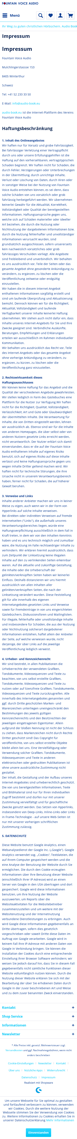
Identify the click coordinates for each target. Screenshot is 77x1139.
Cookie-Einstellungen (21, 1063)
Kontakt (61, 1063)
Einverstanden (38, 1132)
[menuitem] (11, 15)
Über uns (14, 1070)
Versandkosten (14, 1050)
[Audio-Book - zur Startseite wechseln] (20, 5)
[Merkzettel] (50, 15)
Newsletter (45, 1063)
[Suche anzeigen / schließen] (40, 15)
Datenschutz (29, 1077)
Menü (15, 15)
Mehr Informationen (60, 1120)
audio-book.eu (12, 112)
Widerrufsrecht (56, 1070)
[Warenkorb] (70, 15)
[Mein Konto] (60, 15)
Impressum (48, 1077)
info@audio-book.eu (26, 103)
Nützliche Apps (33, 1070)
